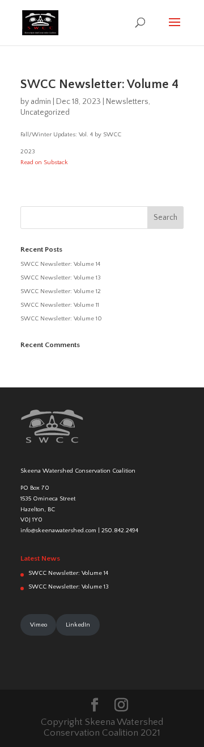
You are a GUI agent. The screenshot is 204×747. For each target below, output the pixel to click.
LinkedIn (78, 624)
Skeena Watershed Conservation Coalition (77, 471)
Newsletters (127, 101)
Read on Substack (44, 162)
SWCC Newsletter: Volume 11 (59, 305)
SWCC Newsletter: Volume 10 (61, 318)
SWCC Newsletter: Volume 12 (60, 291)
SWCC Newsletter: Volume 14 (60, 264)
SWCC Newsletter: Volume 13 (60, 277)
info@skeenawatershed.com (58, 530)
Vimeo (38, 624)
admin (41, 101)
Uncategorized (45, 112)
